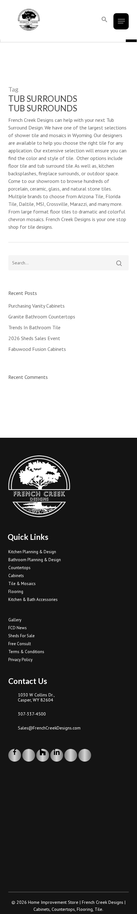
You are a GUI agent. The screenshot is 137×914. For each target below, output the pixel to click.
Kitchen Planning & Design (32, 552)
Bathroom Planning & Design (34, 559)
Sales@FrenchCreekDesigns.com (49, 727)
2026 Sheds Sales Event (34, 338)
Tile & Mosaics (22, 583)
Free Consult (19, 643)
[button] (104, 19)
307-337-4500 (32, 713)
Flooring (15, 591)
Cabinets (16, 575)
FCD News (17, 628)
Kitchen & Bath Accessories (33, 599)
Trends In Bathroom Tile (34, 327)
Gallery (14, 620)
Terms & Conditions (26, 651)
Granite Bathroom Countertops (41, 316)
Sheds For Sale (21, 635)
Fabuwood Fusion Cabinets (37, 349)
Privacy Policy (20, 659)
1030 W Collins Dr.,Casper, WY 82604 (36, 697)
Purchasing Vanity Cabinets (36, 306)
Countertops (19, 567)
